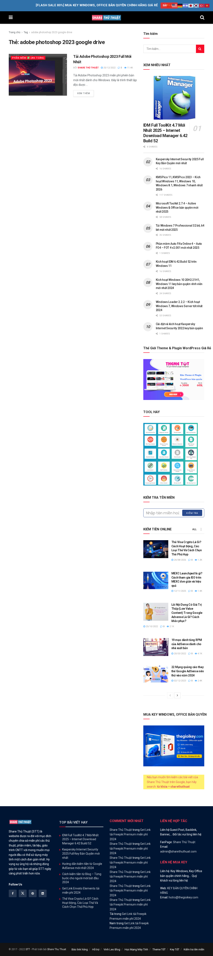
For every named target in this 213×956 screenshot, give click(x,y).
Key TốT (174, 949)
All (194, 529)
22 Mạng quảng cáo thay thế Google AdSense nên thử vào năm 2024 (187, 671)
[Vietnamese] (207, 5)
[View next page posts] (177, 695)
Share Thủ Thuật (88, 67)
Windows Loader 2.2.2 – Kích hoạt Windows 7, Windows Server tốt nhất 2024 (179, 306)
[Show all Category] (201, 529)
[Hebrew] (185, 5)
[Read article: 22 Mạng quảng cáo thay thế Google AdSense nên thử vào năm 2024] (155, 674)
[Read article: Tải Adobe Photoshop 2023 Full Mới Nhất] (38, 75)
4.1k (199, 653)
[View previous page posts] (170, 695)
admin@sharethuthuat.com (178, 851)
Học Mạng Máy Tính (136, 949)
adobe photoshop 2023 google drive (51, 32)
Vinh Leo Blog (112, 949)
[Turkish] (201, 5)
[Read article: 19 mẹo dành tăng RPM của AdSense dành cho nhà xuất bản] (155, 647)
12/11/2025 (179, 591)
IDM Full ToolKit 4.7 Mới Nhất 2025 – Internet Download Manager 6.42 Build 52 (165, 133)
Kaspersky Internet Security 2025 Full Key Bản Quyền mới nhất (81, 853)
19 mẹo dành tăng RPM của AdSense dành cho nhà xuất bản (186, 644)
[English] (174, 5)
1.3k (199, 560)
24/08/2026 (179, 560)
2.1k (171, 626)
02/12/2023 (179, 680)
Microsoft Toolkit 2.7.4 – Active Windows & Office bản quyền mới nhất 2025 (177, 207)
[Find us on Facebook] (13, 893)
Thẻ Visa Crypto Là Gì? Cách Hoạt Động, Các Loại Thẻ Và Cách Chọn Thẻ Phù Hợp (80, 902)
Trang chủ (14, 32)
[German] (180, 5)
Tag (26, 32)
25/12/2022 (109, 67)
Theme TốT (159, 949)
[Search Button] (202, 17)
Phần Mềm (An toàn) (28, 58)
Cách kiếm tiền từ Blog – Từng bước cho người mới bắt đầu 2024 (81, 878)
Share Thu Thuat (56, 949)
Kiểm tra (192, 513)
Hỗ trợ (95, 949)
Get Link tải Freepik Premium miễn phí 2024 (130, 834)
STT (28, 949)
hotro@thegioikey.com (183, 897)
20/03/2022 (179, 653)
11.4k (129, 67)
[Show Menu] (11, 17)
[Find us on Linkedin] (43, 893)
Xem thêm (85, 93)
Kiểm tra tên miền (194, 949)
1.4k (199, 591)
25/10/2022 (151, 626)
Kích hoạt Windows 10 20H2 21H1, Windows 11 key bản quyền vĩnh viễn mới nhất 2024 (179, 284)
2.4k (199, 680)
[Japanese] (191, 5)
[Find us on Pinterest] (33, 893)
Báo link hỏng (80, 949)
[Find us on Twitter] (23, 893)
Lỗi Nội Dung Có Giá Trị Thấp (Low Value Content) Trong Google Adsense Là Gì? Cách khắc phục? (186, 613)
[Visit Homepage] (106, 17)
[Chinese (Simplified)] (169, 5)
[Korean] (196, 5)
